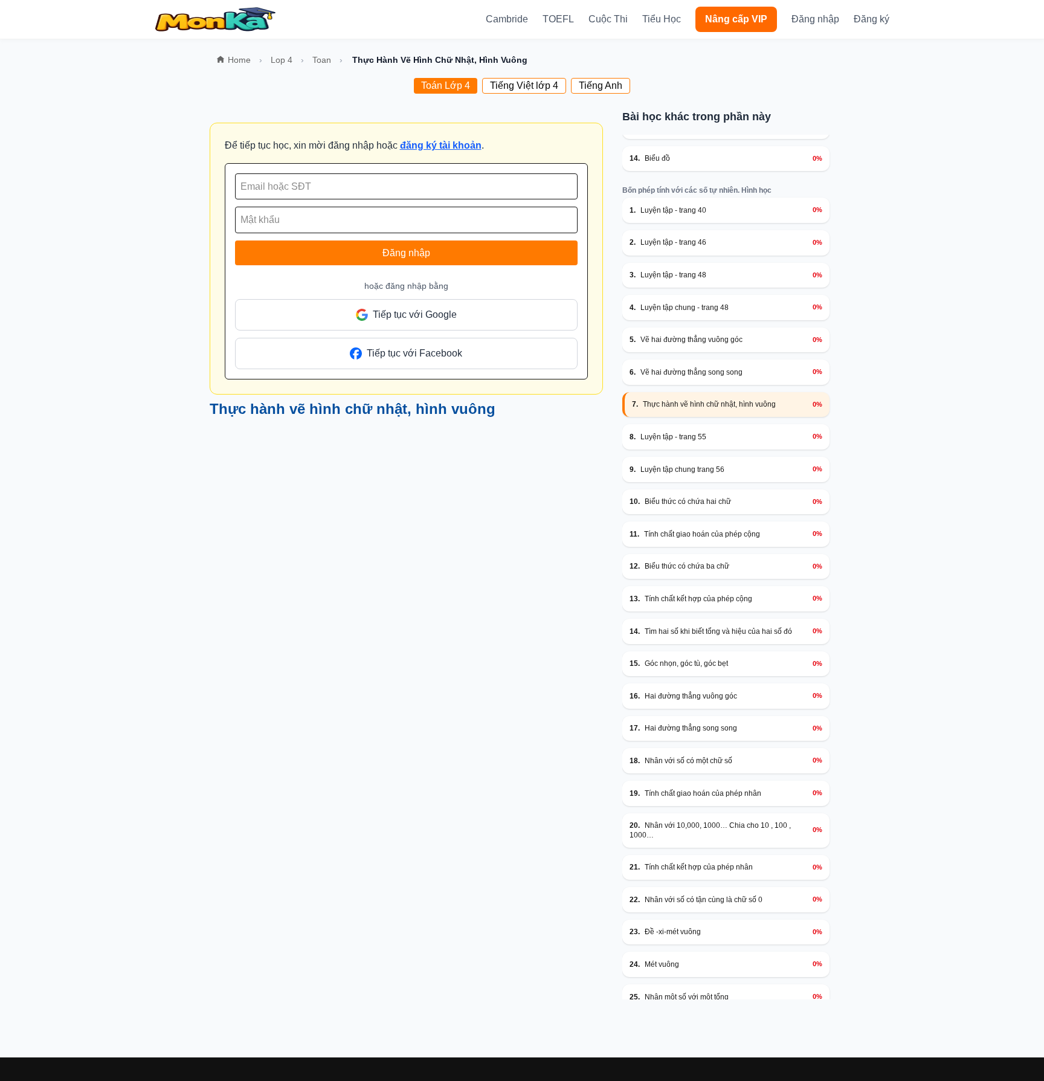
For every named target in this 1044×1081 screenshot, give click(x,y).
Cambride (507, 19)
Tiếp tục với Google (415, 314)
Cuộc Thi (608, 19)
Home (239, 60)
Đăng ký (871, 19)
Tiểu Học (661, 19)
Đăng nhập (815, 19)
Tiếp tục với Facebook (414, 353)
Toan (321, 60)
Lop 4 (281, 60)
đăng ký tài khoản (441, 145)
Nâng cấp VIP (736, 19)
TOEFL (558, 19)
